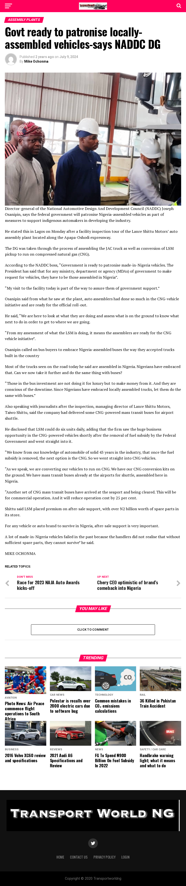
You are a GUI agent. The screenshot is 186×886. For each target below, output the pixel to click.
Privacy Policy (104, 857)
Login (125, 857)
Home (60, 857)
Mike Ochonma (36, 61)
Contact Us (79, 857)
